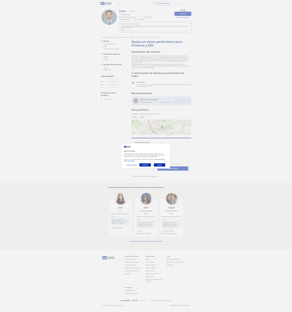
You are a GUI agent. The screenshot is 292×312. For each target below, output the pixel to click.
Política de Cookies (159, 159)
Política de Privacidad (129, 161)
